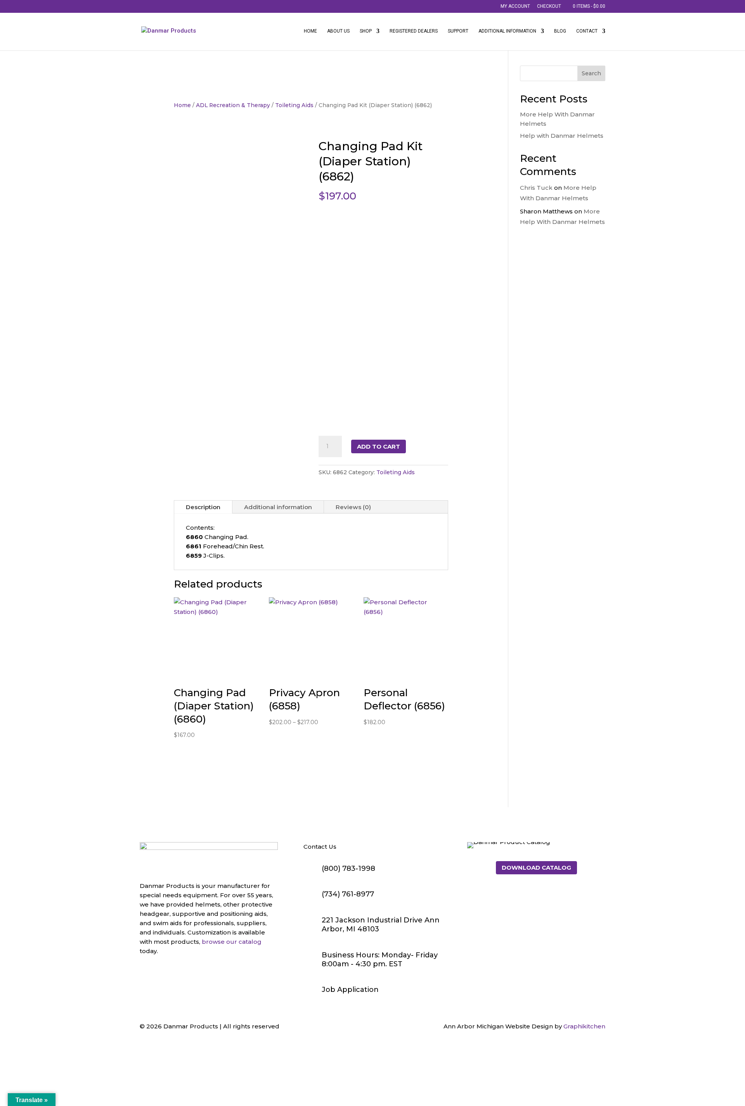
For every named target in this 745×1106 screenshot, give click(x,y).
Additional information (278, 507)
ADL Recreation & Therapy (233, 105)
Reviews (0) (353, 507)
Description (203, 507)
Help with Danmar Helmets (561, 135)
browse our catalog (232, 941)
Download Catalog (536, 867)
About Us (338, 31)
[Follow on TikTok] (177, 975)
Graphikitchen (584, 1026)
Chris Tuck (536, 187)
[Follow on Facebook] (146, 975)
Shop (366, 31)
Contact (587, 31)
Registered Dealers (414, 31)
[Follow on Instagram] (161, 975)
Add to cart (378, 446)
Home (310, 31)
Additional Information (507, 31)
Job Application (350, 989)
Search (591, 73)
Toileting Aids (294, 105)
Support (458, 31)
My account (515, 6)
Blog (560, 31)
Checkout (549, 6)
